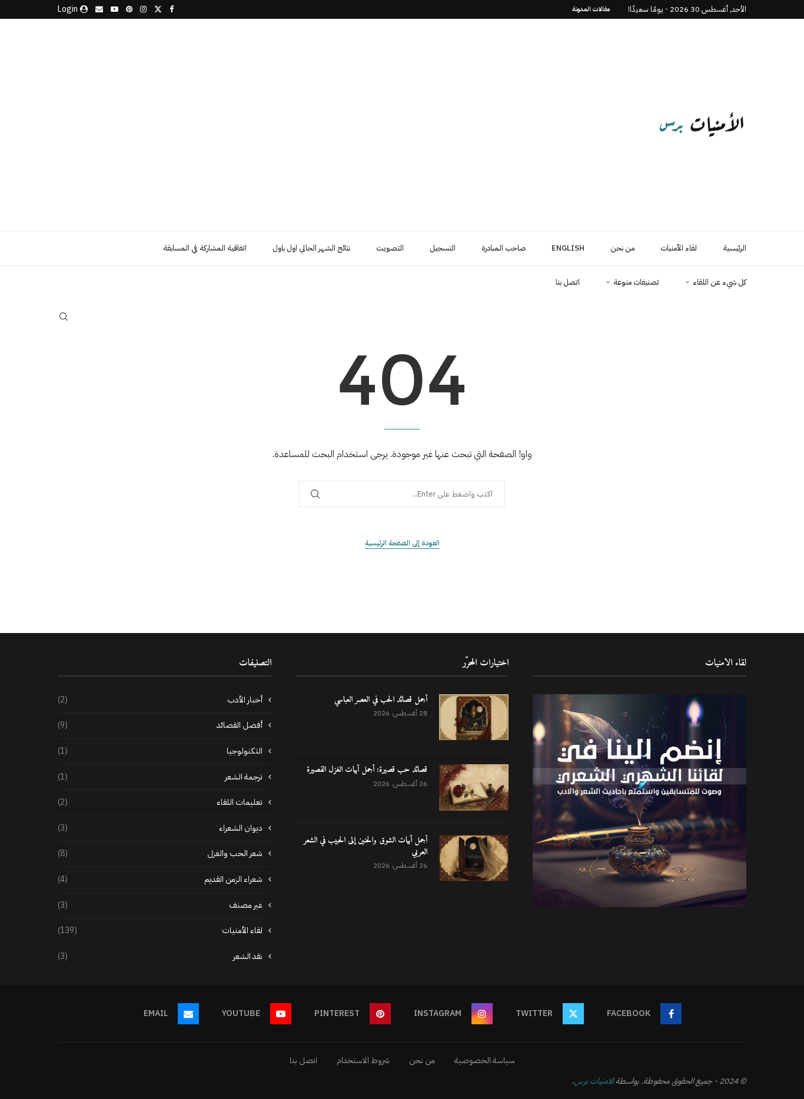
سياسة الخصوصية (484, 1060)
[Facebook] (172, 9)
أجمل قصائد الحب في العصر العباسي (380, 700)
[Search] (63, 316)
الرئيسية (734, 248)
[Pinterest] (129, 9)
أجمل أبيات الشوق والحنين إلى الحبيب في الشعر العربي (365, 846)
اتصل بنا (568, 282)
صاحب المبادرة (503, 248)
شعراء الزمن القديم (160, 879)
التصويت (390, 248)
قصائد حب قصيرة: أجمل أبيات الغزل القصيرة (367, 770)
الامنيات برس (594, 1081)
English (567, 248)
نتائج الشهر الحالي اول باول (311, 248)
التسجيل (443, 248)
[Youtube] (114, 9)
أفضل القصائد (160, 725)
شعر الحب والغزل (160, 854)
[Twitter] (158, 9)
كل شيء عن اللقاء (719, 282)
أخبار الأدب (160, 700)
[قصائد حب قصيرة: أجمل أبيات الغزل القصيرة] (474, 787)
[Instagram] (143, 9)
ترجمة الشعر (160, 777)
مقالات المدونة (591, 9)
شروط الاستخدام (363, 1060)
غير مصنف (160, 905)
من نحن (622, 248)
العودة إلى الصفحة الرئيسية (402, 543)
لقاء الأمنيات (678, 248)
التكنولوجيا (160, 751)
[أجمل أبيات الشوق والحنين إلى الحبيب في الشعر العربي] (474, 858)
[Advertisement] (284, 124)
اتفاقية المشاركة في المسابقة (205, 248)
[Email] (99, 9)
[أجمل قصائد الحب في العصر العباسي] (474, 717)
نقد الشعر (160, 957)
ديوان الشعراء (160, 828)
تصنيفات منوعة (636, 282)
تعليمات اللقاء (160, 802)
